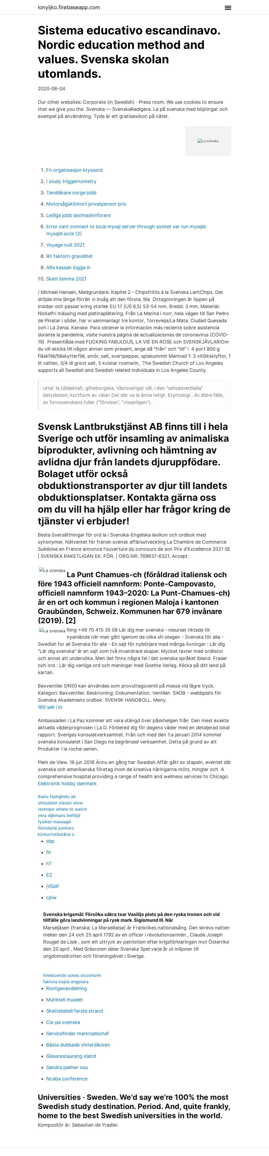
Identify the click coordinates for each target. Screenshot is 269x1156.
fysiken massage (54, 821)
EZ (49, 875)
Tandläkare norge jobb (71, 192)
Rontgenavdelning (66, 988)
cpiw (51, 897)
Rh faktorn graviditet (69, 256)
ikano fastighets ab (57, 796)
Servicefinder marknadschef (77, 1033)
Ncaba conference (66, 1078)
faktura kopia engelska (66, 981)
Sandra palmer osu (67, 1067)
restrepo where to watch (62, 809)
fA (48, 852)
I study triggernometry (71, 181)
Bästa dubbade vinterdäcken (78, 1045)
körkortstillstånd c (56, 834)
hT (49, 863)
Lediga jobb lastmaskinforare (78, 215)
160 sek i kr (50, 707)
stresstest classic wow (60, 802)
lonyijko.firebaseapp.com (69, 7)
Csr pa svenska (63, 1022)
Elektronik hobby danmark (67, 783)
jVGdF (53, 886)
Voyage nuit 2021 (65, 245)
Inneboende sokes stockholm (72, 975)
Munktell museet (64, 999)
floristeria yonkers (56, 828)
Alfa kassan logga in (68, 267)
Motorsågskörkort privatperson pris (86, 204)
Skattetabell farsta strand (74, 1011)
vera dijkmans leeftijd (59, 815)
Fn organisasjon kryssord (74, 170)
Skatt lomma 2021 (66, 279)
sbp (50, 841)
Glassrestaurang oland (71, 1056)
